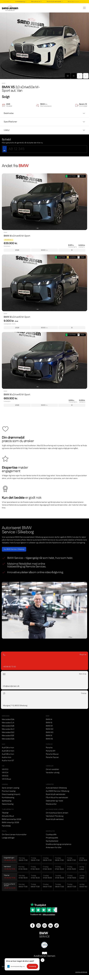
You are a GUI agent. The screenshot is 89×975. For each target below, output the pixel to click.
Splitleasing (6, 801)
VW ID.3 (5, 769)
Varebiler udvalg (52, 772)
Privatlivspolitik (52, 838)
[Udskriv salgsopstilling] (67, 76)
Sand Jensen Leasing (10, 788)
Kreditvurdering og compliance (58, 844)
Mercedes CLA (8, 722)
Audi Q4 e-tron (8, 747)
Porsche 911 (50, 751)
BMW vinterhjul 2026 (10, 822)
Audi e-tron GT (8, 760)
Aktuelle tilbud (8, 816)
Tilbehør (5, 813)
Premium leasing (8, 791)
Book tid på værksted (55, 819)
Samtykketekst (52, 841)
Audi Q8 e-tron (8, 754)
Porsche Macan (52, 754)
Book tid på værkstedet (48, 2)
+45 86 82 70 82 (9, 878)
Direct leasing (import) (11, 794)
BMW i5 (49, 722)
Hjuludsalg (6, 825)
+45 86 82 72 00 (10, 860)
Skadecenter (51, 804)
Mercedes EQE (8, 735)
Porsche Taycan (52, 757)
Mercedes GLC (8, 729)
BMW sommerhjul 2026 (11, 819)
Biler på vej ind (30, 2)
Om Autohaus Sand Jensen (57, 813)
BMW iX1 (49, 726)
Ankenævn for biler (54, 847)
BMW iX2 (49, 729)
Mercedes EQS (8, 739)
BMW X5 (49, 739)
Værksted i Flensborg (54, 816)
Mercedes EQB (8, 726)
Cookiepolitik (51, 834)
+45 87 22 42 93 (9, 888)
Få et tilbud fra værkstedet (57, 797)
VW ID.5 (5, 776)
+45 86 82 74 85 (9, 869)
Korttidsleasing (14, 2)
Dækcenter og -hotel (54, 801)
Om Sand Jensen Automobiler (14, 834)
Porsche (49, 747)
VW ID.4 (5, 772)
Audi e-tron (6, 757)
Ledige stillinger (8, 838)
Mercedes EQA (8, 719)
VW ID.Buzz (6, 779)
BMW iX (49, 735)
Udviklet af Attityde (81, 972)
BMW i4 (49, 719)
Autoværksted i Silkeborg (56, 788)
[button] (22, 964)
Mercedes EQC (8, 732)
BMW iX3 (49, 732)
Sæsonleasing (7, 804)
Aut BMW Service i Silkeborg (14, 549)
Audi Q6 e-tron (8, 751)
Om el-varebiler (52, 769)
